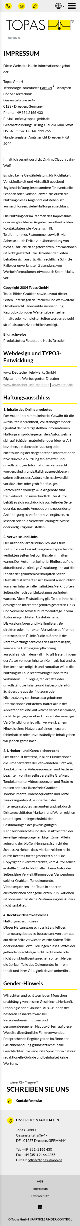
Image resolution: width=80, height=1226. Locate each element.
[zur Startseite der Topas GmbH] (40, 24)
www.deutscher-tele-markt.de (26, 384)
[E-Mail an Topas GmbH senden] (22, 6)
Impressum (40, 1188)
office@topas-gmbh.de (45, 1160)
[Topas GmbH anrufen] (9, 6)
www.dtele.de (62, 384)
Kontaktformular (29, 1100)
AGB (40, 1181)
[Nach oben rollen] (70, 1216)
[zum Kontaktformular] (35, 6)
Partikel (46, 88)
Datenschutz (40, 1196)
